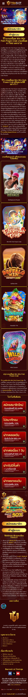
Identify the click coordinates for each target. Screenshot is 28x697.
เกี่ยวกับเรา (5, 638)
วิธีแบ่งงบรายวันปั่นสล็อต (9, 656)
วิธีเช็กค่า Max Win (8, 654)
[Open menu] (3, 3)
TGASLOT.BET (11, 694)
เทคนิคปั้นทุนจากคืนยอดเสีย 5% (11, 658)
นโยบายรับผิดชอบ (7, 644)
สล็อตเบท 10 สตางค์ (8, 664)
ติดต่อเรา (11, 542)
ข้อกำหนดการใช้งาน (8, 640)
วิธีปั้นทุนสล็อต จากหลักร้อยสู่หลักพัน (12, 660)
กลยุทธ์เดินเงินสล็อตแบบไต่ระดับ (11, 662)
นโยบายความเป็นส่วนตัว (9, 642)
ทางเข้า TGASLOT (22, 556)
